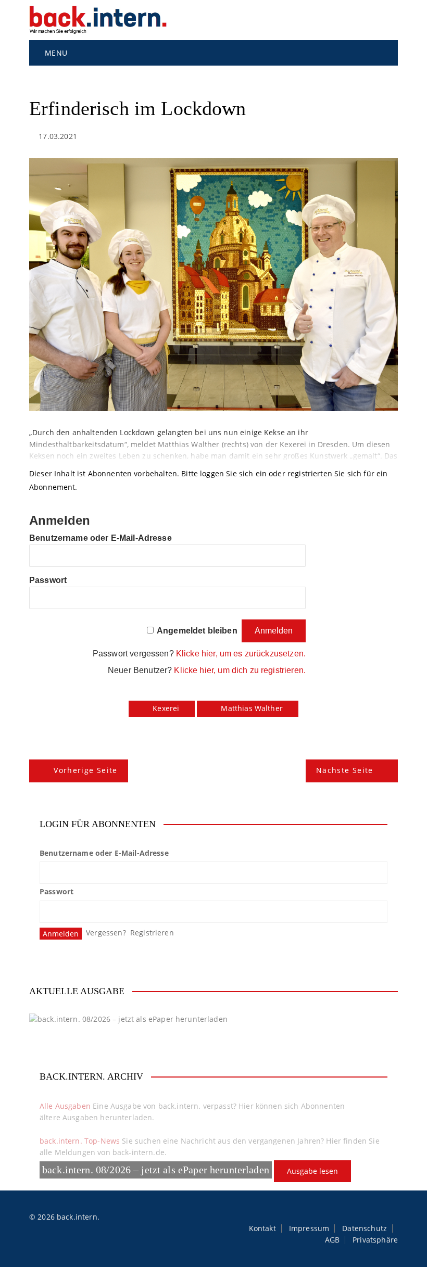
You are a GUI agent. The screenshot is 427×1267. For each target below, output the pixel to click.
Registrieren (152, 932)
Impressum (309, 1228)
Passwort (48, 580)
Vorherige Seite (85, 770)
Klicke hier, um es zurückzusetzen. (241, 653)
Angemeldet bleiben (197, 630)
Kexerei (166, 708)
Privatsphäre (375, 1240)
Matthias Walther (251, 708)
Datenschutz (364, 1228)
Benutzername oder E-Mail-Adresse (100, 538)
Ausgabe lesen (312, 1171)
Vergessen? (106, 932)
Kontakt (262, 1228)
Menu (55, 53)
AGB (332, 1240)
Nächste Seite (344, 770)
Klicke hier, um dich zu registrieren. (240, 670)
